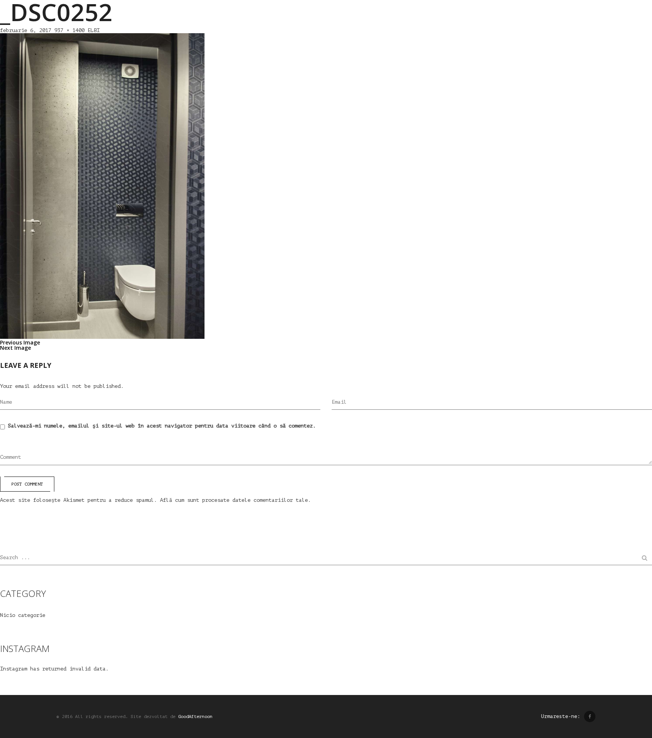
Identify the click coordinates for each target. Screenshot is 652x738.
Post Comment (27, 484)
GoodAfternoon (195, 716)
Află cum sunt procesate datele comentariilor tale (234, 500)
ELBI (94, 30)
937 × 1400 (69, 30)
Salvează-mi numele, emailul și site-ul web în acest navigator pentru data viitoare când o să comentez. (162, 426)
